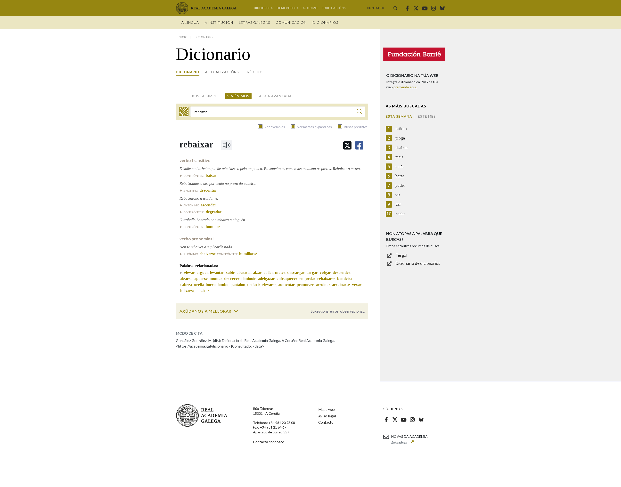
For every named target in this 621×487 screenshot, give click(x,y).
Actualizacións (222, 72)
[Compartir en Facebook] (359, 145)
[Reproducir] (226, 145)
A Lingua (190, 22)
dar (398, 204)
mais (399, 157)
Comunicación (291, 22)
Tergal (401, 255)
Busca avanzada (275, 96)
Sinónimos (238, 96)
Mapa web (326, 409)
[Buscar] (395, 8)
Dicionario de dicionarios (417, 263)
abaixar (401, 147)
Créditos (254, 72)
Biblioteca (263, 8)
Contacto (375, 8)
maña (399, 166)
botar (399, 176)
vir (397, 195)
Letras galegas (254, 22)
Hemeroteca (288, 8)
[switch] (236, 311)
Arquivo (310, 8)
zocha (400, 213)
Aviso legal (327, 416)
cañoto (401, 128)
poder (400, 185)
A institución (219, 22)
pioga (400, 138)
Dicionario (187, 72)
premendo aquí (404, 87)
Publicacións (334, 8)
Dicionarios (325, 22)
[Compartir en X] (347, 145)
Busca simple (205, 96)
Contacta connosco (268, 442)
